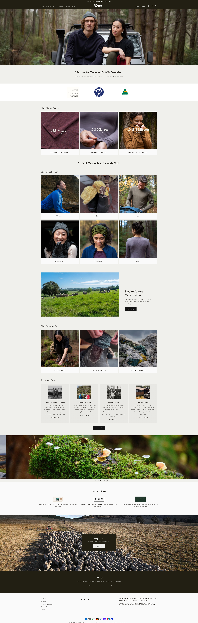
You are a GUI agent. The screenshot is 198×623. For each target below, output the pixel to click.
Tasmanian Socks (98, 370)
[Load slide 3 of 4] (98, 480)
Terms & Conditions (46, 607)
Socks (98, 216)
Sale (137, 261)
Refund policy (88, 622)
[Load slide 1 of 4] (93, 480)
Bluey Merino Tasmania (78, 622)
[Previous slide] (89, 480)
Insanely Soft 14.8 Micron (59, 152)
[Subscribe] (111, 585)
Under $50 (98, 261)
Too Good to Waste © (137, 370)
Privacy (43, 609)
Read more (130, 309)
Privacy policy (97, 622)
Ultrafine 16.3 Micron (98, 152)
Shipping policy (114, 622)
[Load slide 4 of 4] (100, 480)
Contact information (124, 622)
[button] (55, 6)
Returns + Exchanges (47, 604)
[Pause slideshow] (108, 480)
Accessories (59, 261)
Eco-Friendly (58, 370)
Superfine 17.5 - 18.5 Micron (137, 152)
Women (59, 216)
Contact (43, 598)
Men (137, 216)
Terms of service (105, 622)
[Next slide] (104, 480)
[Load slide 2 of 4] (96, 480)
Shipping (43, 601)
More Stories (99, 428)
